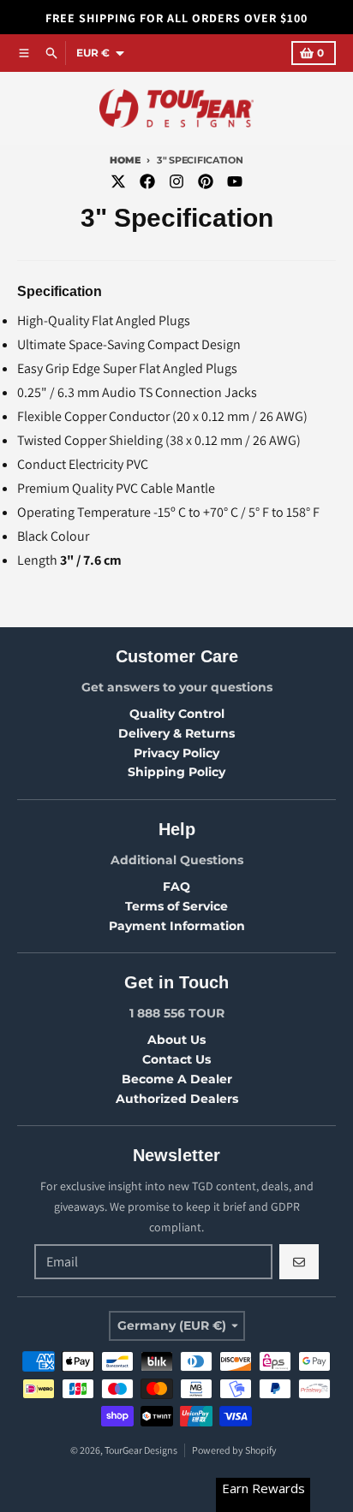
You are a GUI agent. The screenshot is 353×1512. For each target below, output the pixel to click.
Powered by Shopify (234, 1450)
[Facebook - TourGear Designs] (147, 181)
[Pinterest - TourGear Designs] (205, 181)
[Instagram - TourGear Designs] (176, 181)
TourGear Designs (141, 1450)
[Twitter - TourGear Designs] (118, 181)
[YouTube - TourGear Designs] (235, 181)
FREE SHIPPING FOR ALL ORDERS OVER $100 (176, 18)
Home (125, 160)
